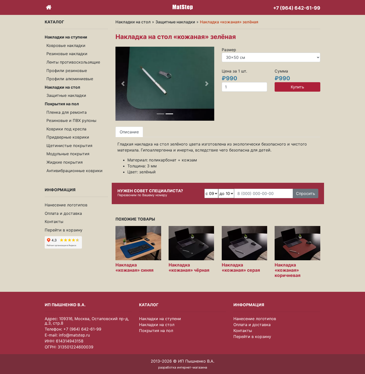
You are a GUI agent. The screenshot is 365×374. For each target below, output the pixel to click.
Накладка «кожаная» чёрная (189, 267)
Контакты (54, 221)
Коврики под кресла (66, 128)
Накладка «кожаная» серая (241, 267)
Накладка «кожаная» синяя (134, 267)
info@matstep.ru (74, 335)
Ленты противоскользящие (73, 62)
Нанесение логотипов (66, 204)
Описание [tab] (129, 131)
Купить (297, 86)
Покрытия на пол (156, 330)
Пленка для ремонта (66, 112)
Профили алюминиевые (69, 78)
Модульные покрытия (67, 153)
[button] (122, 84)
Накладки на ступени (160, 318)
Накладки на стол (133, 21)
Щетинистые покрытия (69, 145)
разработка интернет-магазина (182, 367)
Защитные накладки (66, 95)
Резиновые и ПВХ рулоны (71, 120)
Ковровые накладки (65, 45)
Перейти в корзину (63, 229)
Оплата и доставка (63, 213)
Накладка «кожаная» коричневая (287, 270)
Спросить (305, 193)
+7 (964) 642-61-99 (82, 329)
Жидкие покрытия (64, 162)
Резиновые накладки (66, 53)
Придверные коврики (67, 137)
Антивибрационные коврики (74, 170)
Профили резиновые (66, 70)
